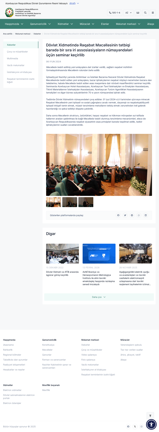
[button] (151, 424)
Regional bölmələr (12, 354)
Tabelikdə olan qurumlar (15, 359)
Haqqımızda (12, 23)
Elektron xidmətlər (12, 390)
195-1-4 (116, 12)
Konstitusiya (48, 344)
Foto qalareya (88, 359)
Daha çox (97, 297)
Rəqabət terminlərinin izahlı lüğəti (20, 80)
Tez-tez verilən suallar (131, 349)
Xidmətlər (63, 23)
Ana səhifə (7, 34)
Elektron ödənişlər (12, 403)
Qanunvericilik (38, 23)
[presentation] (52, 164)
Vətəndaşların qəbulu (131, 344)
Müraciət (85, 23)
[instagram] (141, 426)
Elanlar (105, 23)
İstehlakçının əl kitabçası (19, 72)
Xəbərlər (37, 34)
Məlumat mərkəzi (126, 23)
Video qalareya (89, 354)
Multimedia (12, 58)
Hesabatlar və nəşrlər (14, 369)
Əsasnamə (8, 344)
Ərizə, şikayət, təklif (130, 354)
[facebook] (128, 426)
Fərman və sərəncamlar (54, 359)
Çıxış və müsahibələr (17, 51)
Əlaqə (150, 23)
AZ (126, 12)
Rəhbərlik (8, 349)
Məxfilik (46, 390)
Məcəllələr (47, 349)
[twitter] (135, 426)
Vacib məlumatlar (15, 65)
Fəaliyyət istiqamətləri (14, 364)
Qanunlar (46, 354)
